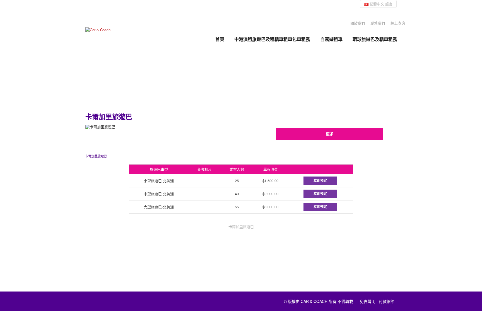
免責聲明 (367, 301)
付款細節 (386, 301)
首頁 (219, 39)
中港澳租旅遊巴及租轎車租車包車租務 (272, 39)
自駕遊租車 (331, 39)
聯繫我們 (377, 23)
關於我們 (357, 23)
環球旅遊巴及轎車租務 (375, 39)
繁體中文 (380, 3)
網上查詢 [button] (398, 23)
